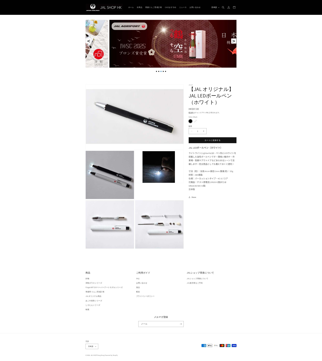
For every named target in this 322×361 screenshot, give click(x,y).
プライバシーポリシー (145, 296)
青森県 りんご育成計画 (95, 292)
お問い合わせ (141, 283)
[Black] (190, 121)
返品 (138, 287)
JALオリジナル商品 (93, 296)
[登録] (181, 324)
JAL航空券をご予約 (195, 283)
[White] (195, 121)
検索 (87, 309)
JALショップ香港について (197, 278)
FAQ (137, 278)
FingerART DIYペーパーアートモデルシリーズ (104, 287)
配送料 (191, 113)
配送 (138, 292)
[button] (223, 7)
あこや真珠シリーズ (94, 301)
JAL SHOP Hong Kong (98, 355)
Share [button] (194, 197)
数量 (190, 126)
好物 (87, 278)
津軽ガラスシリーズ (94, 283)
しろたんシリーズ (93, 305)
